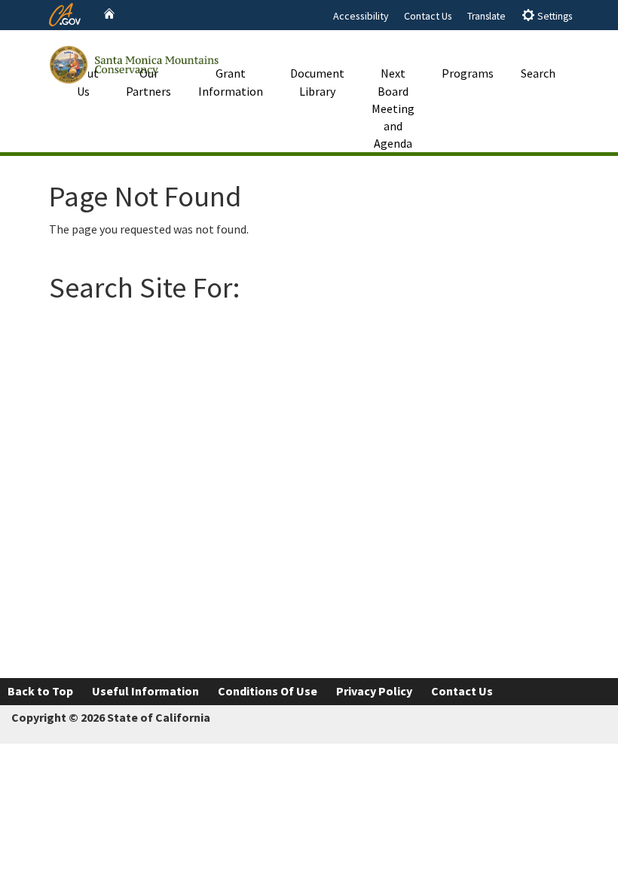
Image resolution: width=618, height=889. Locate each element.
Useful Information (145, 690)
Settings (553, 16)
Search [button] (538, 73)
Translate (486, 16)
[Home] (109, 14)
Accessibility (361, 16)
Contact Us (428, 16)
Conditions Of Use (267, 690)
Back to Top (40, 690)
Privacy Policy (374, 690)
